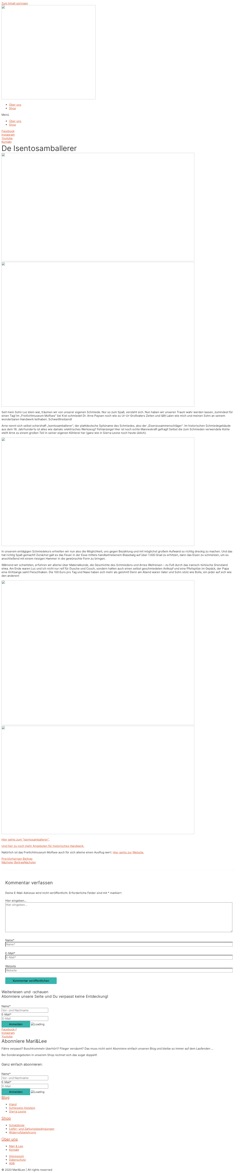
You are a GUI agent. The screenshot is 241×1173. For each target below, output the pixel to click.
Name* (9, 940)
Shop (12, 108)
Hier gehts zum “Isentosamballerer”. (26, 839)
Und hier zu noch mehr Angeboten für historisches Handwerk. (43, 846)
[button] (120, 114)
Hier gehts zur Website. (128, 852)
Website (10, 966)
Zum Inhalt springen (15, 3)
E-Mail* (10, 953)
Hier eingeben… (16, 900)
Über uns (15, 104)
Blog (5, 1097)
